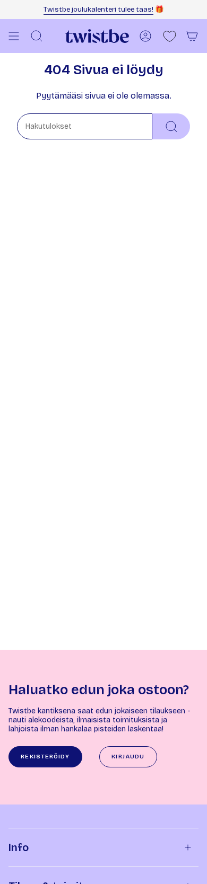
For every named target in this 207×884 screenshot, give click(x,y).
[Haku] (171, 126)
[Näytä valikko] (13, 36)
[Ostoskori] (192, 36)
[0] (169, 36)
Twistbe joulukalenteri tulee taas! (98, 9)
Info (18, 847)
